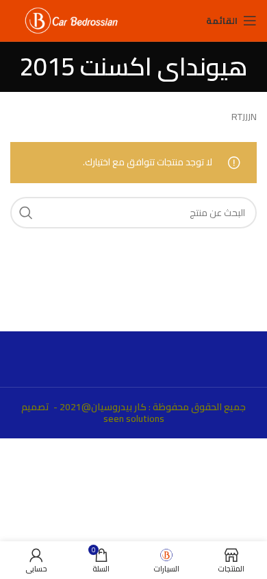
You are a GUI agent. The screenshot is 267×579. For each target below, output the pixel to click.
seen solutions (133, 418)
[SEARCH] (26, 212)
